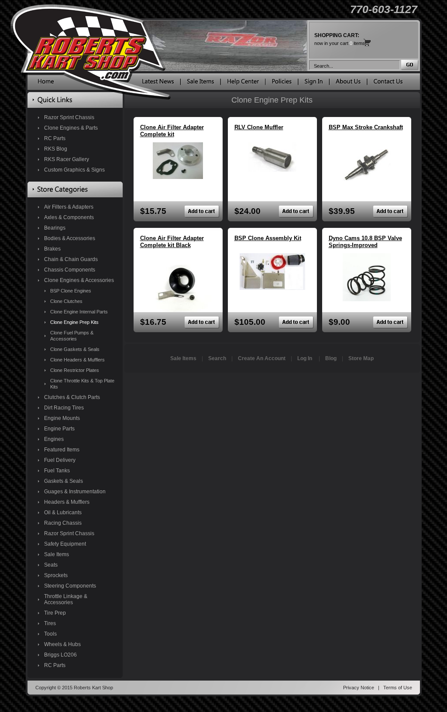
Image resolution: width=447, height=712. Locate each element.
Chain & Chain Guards (71, 259)
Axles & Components (69, 217)
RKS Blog (55, 149)
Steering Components (70, 586)
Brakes (52, 249)
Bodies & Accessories (69, 238)
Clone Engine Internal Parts (79, 311)
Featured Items (61, 450)
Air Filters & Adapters (68, 207)
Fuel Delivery (60, 460)
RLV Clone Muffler (258, 127)
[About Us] (348, 83)
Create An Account (261, 358)
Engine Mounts (62, 418)
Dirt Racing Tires (64, 408)
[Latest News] (158, 83)
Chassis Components (69, 270)
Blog (331, 358)
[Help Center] (242, 83)
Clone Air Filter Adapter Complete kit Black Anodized (172, 245)
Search (217, 358)
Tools (50, 634)
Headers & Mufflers (66, 502)
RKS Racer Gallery (66, 159)
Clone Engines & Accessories (79, 280)
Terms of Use (397, 687)
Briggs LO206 (60, 655)
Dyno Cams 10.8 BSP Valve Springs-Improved (365, 241)
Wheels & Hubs (62, 644)
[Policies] (281, 83)
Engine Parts (59, 429)
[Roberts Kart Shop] (45, 83)
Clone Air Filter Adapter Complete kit (172, 131)
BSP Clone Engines (70, 290)
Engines (54, 439)
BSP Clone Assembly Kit (267, 238)
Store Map (361, 358)
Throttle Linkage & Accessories (65, 599)
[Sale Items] (200, 83)
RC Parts (54, 138)
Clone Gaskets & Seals (75, 349)
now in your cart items (339, 39)
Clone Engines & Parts (71, 128)
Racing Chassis (63, 523)
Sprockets (56, 575)
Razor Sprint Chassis (69, 117)
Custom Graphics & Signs (74, 170)
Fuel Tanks (57, 471)
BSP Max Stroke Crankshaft (366, 127)
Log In (304, 358)
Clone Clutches (66, 301)
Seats (51, 565)
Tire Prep (55, 613)
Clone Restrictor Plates (74, 370)
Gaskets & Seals (63, 481)
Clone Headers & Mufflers (77, 359)
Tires (50, 623)
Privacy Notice (358, 687)
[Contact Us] (388, 83)
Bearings (54, 228)
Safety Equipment (65, 544)
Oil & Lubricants (63, 512)
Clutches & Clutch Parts (72, 397)
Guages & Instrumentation (75, 491)
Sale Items (56, 554)
